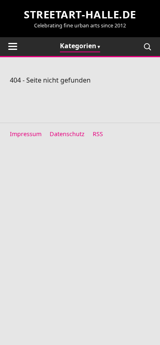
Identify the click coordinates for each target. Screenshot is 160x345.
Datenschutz (67, 134)
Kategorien (78, 45)
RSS (98, 134)
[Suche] (147, 46)
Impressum (25, 134)
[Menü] (12, 46)
